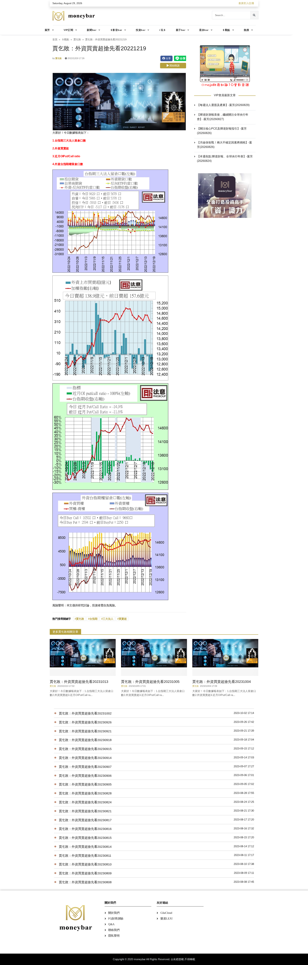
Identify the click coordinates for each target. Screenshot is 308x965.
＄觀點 (226, 30)
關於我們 (114, 912)
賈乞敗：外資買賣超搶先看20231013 (79, 682)
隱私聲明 (114, 935)
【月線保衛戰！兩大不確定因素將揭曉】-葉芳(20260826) (224, 144)
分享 (168, 58)
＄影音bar (116, 30)
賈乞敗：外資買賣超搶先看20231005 (150, 682)
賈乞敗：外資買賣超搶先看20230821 (85, 811)
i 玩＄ (162, 30)
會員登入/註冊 (246, 3)
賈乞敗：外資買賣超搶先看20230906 (85, 775)
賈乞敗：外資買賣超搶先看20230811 (85, 855)
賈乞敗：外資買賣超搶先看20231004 (221, 682)
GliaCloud (166, 912)
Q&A (111, 924)
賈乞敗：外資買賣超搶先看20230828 (85, 793)
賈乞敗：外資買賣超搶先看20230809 (85, 873)
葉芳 (47, 30)
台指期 (93, 618)
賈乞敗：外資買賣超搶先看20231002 (85, 713)
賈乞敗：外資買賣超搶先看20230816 (85, 829)
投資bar (140, 30)
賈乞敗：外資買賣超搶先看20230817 (85, 820)
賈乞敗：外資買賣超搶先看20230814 (85, 846)
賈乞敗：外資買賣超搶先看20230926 (85, 722)
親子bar (180, 30)
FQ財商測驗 (115, 918)
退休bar (204, 30)
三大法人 (108, 618)
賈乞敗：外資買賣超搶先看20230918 (85, 740)
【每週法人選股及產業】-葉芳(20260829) (223, 105)
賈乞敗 (77, 39)
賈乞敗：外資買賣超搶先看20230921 (85, 731)
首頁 (54, 39)
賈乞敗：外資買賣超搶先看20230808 (85, 882)
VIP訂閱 (68, 30)
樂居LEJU (166, 918)
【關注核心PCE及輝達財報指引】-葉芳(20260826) (222, 131)
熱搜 (246, 30)
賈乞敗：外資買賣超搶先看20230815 (85, 838)
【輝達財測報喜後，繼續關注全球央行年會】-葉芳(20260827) (222, 117)
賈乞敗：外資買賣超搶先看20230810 (85, 864)
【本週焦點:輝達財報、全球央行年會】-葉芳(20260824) (225, 158)
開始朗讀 (174, 65)
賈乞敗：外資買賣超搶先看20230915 (85, 749)
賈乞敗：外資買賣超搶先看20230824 (85, 802)
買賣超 (123, 618)
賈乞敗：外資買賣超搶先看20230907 (85, 767)
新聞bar (91, 30)
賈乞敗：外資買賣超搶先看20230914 (85, 758)
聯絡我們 (114, 929)
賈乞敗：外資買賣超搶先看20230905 (85, 784)
